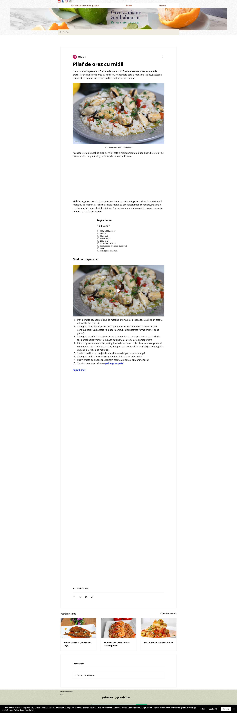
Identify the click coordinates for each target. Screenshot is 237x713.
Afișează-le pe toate (168, 613)
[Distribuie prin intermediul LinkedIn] (86, 597)
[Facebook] (63, 1)
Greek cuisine (126, 12)
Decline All (213, 709)
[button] (129, 5)
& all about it (125, 17)
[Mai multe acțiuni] (162, 56)
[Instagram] (66, 1)
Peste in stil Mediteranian (158, 642)
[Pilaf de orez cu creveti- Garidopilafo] (118, 628)
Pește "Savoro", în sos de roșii (77, 644)
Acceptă (226, 709)
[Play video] (118, 290)
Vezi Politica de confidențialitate (22, 710)
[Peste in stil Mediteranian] (158, 628)
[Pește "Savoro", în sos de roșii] (78, 628)
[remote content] (118, 178)
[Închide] (234, 709)
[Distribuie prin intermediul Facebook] (74, 597)
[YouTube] (59, 1)
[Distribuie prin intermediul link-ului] (92, 597)
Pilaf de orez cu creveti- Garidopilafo (117, 644)
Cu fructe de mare (80, 588)
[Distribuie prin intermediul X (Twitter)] (80, 597)
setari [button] (202, 709)
